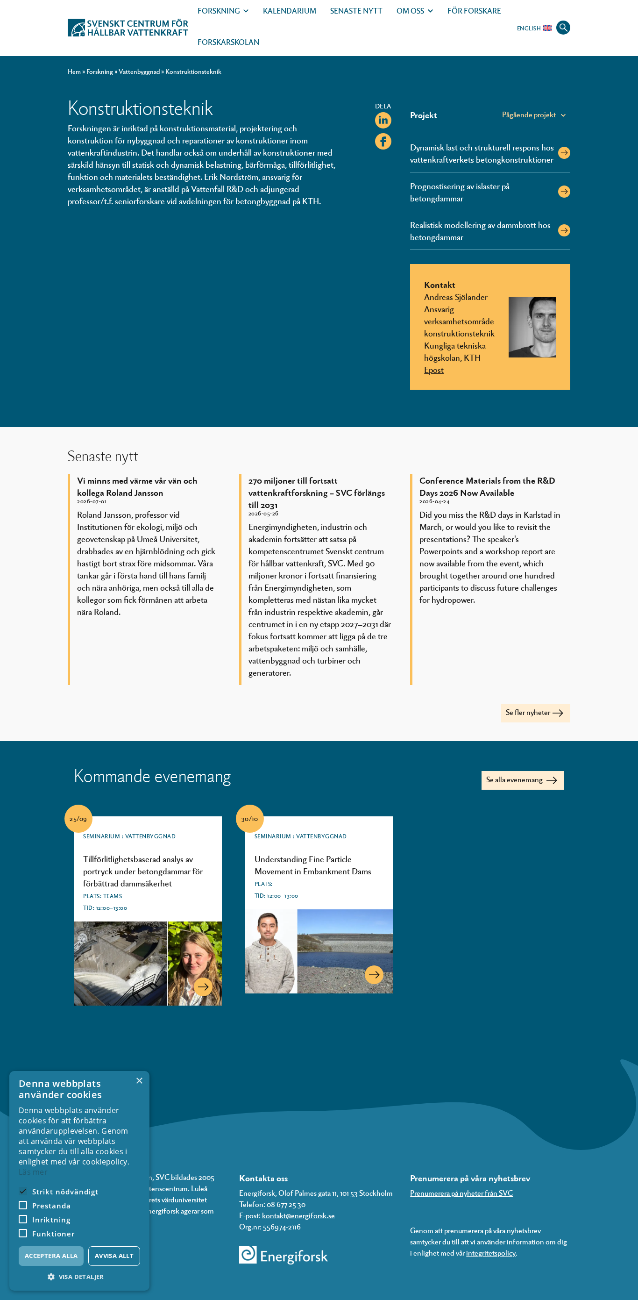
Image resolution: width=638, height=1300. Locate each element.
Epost (434, 369)
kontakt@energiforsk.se (298, 1215)
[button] (79, 1277)
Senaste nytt (356, 10)
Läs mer (33, 1172)
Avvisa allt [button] (114, 1255)
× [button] (138, 1081)
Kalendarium (289, 10)
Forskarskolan (228, 42)
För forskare (474, 10)
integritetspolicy (491, 1252)
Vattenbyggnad (139, 71)
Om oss (410, 10)
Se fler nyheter (528, 712)
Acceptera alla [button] (51, 1255)
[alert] (79, 1181)
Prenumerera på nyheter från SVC (461, 1193)
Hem (74, 71)
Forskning (219, 10)
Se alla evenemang (515, 779)
